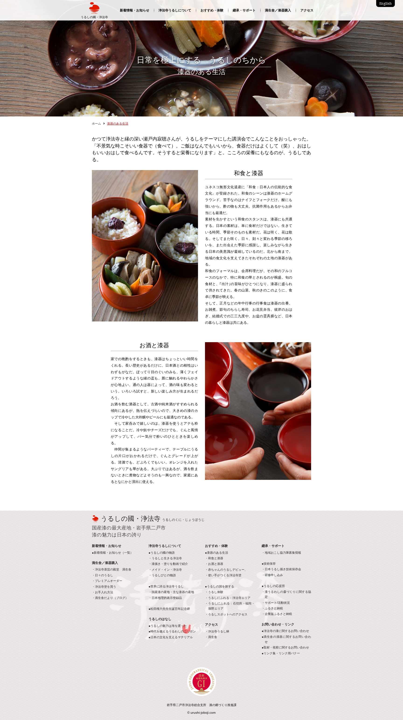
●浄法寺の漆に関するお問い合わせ (285, 631)
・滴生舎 (211, 637)
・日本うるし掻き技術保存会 (281, 569)
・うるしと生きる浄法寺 (165, 558)
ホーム (96, 123)
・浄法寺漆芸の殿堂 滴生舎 (111, 569)
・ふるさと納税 (272, 608)
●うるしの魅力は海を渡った (168, 626)
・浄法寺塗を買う (104, 586)
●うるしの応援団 (273, 586)
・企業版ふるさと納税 (277, 614)
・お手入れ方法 (102, 592)
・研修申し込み (272, 575)
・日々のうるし (102, 575)
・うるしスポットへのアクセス (226, 614)
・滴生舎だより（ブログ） (110, 598)
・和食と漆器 (214, 558)
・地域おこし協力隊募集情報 (281, 552)
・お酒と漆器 (214, 564)
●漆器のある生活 (216, 552)
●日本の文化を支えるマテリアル (171, 637)
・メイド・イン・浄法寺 (165, 569)
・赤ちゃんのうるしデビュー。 (226, 569)
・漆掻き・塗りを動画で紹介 (168, 564)
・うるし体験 (214, 592)
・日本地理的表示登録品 (165, 598)
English (385, 3)
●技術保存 (269, 563)
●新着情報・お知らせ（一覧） (112, 552)
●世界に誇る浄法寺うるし (166, 586)
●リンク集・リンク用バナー (281, 653)
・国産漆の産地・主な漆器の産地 (171, 592)
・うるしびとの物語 (162, 575)
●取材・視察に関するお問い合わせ (285, 647)
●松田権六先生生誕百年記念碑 (169, 609)
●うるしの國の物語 (162, 552)
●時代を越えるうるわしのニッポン (172, 631)
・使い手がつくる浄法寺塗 (223, 575)
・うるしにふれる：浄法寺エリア (227, 598)
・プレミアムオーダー (107, 581)
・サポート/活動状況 (276, 602)
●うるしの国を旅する (219, 586)
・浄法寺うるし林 (217, 631)
